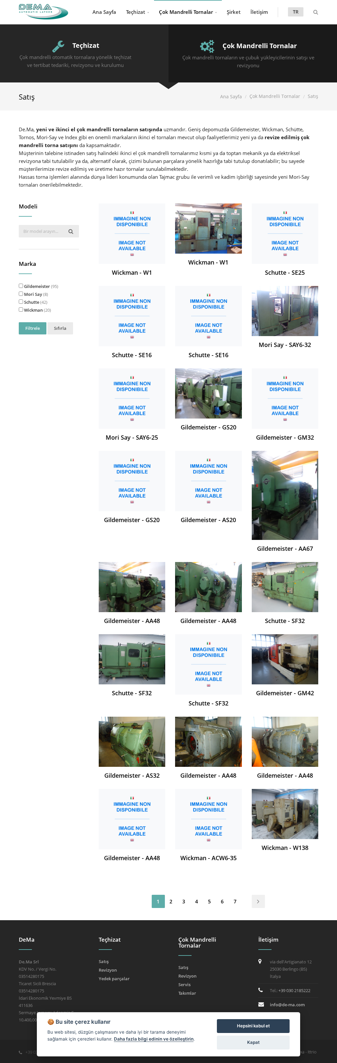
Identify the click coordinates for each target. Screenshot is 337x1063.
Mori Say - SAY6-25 (132, 437)
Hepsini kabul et (253, 1025)
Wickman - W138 (285, 848)
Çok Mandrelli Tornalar (186, 12)
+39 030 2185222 (294, 990)
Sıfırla (60, 328)
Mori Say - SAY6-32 (285, 345)
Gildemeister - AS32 (132, 775)
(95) (41, 286)
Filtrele (32, 328)
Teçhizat (135, 12)
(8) (36, 294)
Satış (104, 961)
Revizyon (108, 970)
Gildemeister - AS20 (208, 520)
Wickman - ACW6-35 (208, 858)
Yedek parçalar (114, 979)
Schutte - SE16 (132, 355)
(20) (37, 310)
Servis (184, 984)
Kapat (253, 1042)
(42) (35, 302)
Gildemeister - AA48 (132, 621)
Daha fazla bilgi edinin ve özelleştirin (154, 1039)
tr (295, 12)
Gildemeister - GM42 (285, 693)
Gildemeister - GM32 (285, 437)
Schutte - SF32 (285, 621)
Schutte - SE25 (285, 272)
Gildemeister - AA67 (285, 548)
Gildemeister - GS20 (208, 427)
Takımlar (187, 993)
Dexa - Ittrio (306, 1052)
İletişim (259, 12)
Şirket (234, 12)
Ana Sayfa (104, 12)
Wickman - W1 (132, 272)
